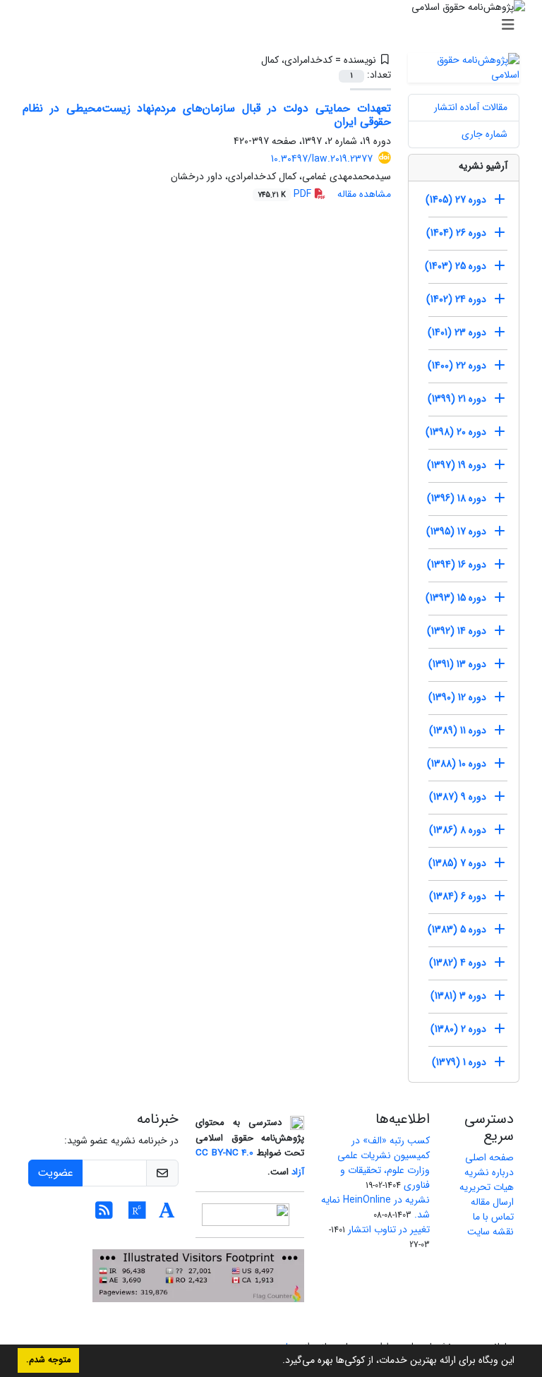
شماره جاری (484, 134)
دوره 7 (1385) (457, 863)
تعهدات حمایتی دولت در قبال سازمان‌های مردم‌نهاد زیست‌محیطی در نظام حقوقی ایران (207, 115)
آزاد (297, 1172)
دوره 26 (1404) (456, 233)
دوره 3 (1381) (458, 996)
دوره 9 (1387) (457, 797)
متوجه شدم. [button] (48, 1360)
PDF (286, 194)
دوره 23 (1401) (457, 332)
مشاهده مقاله (364, 194)
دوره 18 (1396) (456, 498)
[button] (277, 1361)
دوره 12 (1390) (457, 697)
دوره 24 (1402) (456, 299)
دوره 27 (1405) (456, 200)
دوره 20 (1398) (456, 432)
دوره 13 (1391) (457, 664)
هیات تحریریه (486, 1187)
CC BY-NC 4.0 (224, 1153)
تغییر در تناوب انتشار (389, 1229)
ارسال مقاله (492, 1202)
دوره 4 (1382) (457, 962)
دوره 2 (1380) (458, 1029)
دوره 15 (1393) (456, 598)
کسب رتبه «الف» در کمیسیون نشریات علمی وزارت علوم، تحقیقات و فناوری (383, 1163)
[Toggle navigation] (275, 25)
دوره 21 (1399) (457, 399)
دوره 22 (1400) (457, 365)
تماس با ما (493, 1217)
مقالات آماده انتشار (470, 107)
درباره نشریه (489, 1172)
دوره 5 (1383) (457, 929)
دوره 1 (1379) (459, 1062)
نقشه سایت (490, 1231)
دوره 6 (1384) (457, 896)
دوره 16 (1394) (456, 564)
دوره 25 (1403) (455, 266)
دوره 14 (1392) (456, 631)
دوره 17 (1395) (456, 531)
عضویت (55, 1172)
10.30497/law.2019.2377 (322, 159)
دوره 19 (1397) (456, 465)
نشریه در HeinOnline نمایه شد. (375, 1207)
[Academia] (167, 1214)
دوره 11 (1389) (457, 730)
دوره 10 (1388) (456, 763)
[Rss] (104, 1214)
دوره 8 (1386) (457, 830)
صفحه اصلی (489, 1157)
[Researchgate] (137, 1214)
